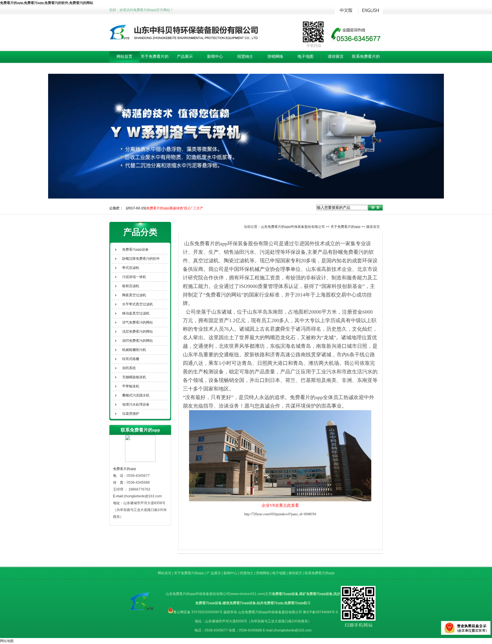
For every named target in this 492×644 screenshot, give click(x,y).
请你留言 (336, 56)
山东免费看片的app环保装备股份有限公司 (293, 227)
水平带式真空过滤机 (137, 304)
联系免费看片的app (366, 62)
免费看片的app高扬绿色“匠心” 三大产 (174, 207)
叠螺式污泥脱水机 (135, 395)
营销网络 (275, 56)
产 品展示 (214, 573)
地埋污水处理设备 (135, 404)
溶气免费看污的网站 (137, 322)
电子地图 (305, 56)
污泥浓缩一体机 (134, 277)
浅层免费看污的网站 (137, 332)
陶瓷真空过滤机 (134, 295)
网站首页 (124, 56)
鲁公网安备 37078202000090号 (198, 612)
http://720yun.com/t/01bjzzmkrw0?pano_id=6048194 (280, 514)
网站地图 (7, 641)
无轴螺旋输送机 (134, 377)
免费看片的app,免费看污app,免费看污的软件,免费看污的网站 (46, 3)
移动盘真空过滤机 (135, 313)
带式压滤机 (130, 268)
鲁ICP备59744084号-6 (320, 612)
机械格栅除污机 (134, 350)
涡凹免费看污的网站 (137, 341)
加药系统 (129, 368)
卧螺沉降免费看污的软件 (141, 259)
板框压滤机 (130, 286)
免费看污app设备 (135, 250)
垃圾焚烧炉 (130, 414)
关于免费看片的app (155, 62)
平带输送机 (130, 386)
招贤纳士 (245, 56)
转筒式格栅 (130, 359)
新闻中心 (215, 56)
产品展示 (185, 56)
